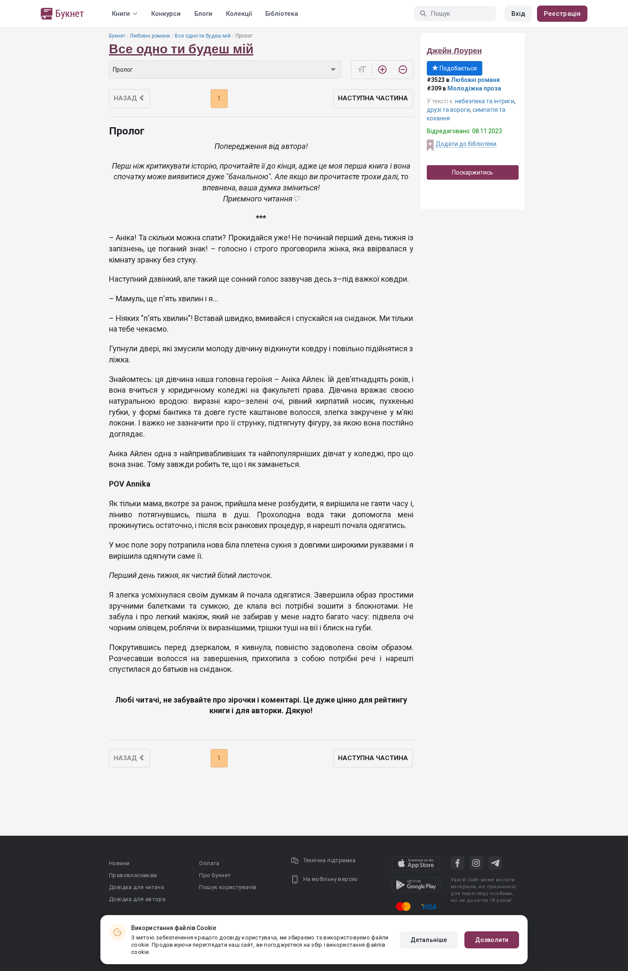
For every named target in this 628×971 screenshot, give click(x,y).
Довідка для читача (136, 887)
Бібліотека (281, 13)
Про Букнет (215, 875)
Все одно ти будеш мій (203, 36)
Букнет (117, 36)
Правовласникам (133, 875)
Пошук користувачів (227, 887)
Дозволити (491, 939)
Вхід (518, 13)
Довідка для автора (137, 899)
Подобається (457, 68)
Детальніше (429, 939)
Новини (119, 863)
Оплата (209, 863)
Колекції (239, 13)
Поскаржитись (472, 172)
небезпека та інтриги (484, 101)
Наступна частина (373, 98)
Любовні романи (150, 36)
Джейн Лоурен (454, 51)
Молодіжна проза (474, 88)
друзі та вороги (448, 109)
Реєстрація (562, 13)
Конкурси (166, 13)
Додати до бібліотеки (466, 143)
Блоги (203, 13)
